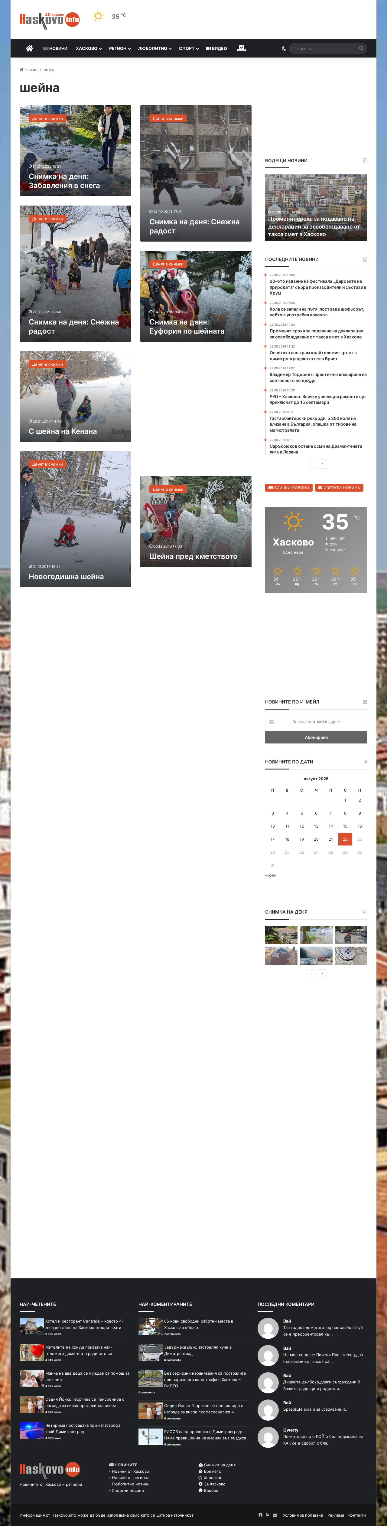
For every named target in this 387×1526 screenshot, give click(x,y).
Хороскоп (213, 1477)
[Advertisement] (196, 412)
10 (273, 826)
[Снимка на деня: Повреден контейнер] (316, 935)
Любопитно (152, 48)
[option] (316, 207)
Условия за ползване (303, 1515)
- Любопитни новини (129, 1484)
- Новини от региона (129, 1477)
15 (345, 826)
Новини (57, 48)
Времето (212, 1471)
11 (287, 826)
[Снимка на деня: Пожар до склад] (316, 956)
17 (273, 839)
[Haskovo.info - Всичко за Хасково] (50, 21)
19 (302, 839)
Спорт (186, 48)
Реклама (335, 1515)
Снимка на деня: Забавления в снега (64, 181)
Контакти (357, 1515)
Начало (31, 69)
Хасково (86, 48)
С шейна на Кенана (63, 431)
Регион (117, 48)
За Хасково (214, 1484)
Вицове (210, 1490)
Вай (287, 1320)
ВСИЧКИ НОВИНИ (291, 487)
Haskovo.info (63, 1515)
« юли (271, 875)
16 (360, 826)
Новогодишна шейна (66, 576)
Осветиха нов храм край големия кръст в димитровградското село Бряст (313, 226)
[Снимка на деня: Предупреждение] (281, 956)
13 (316, 826)
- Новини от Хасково (129, 1471)
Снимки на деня (219, 1464)
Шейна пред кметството (193, 556)
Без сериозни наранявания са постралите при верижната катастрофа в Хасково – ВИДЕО (205, 1379)
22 (345, 839)
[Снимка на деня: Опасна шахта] (351, 956)
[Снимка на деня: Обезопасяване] (351, 935)
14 (331, 826)
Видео (219, 48)
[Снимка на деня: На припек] (281, 935)
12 (302, 826)
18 (287, 839)
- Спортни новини (126, 1490)
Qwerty (290, 1429)
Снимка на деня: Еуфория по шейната (187, 326)
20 (316, 839)
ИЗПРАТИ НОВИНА (341, 487)
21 (331, 839)
